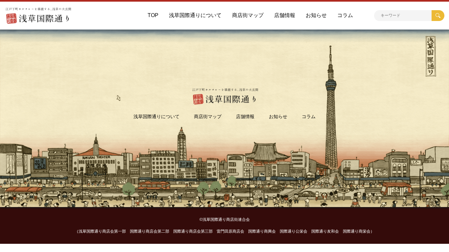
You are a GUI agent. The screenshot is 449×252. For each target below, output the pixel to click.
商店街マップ (248, 15)
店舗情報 (284, 15)
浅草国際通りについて (195, 15)
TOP (153, 15)
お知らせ (316, 15)
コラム (345, 15)
